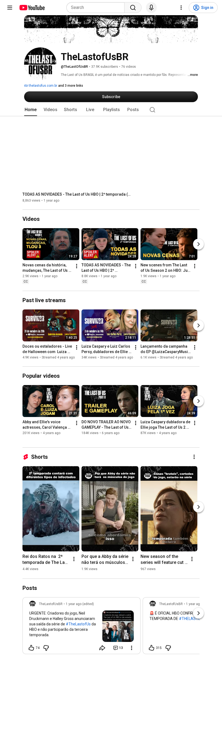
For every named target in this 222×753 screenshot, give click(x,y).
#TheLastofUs (78, 624)
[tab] (30, 109)
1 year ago (194, 604)
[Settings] (181, 7)
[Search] (133, 7)
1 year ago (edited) (80, 604)
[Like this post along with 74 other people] (31, 648)
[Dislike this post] (46, 648)
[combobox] (97, 7)
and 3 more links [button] (70, 86)
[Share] (102, 647)
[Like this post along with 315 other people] (151, 648)
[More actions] (76, 266)
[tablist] (111, 109)
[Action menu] (131, 647)
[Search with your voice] (151, 7)
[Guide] (9, 7)
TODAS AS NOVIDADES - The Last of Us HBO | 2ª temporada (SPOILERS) (76, 194)
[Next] (198, 244)
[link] (81, 627)
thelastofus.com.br (42, 86)
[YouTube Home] (31, 7)
